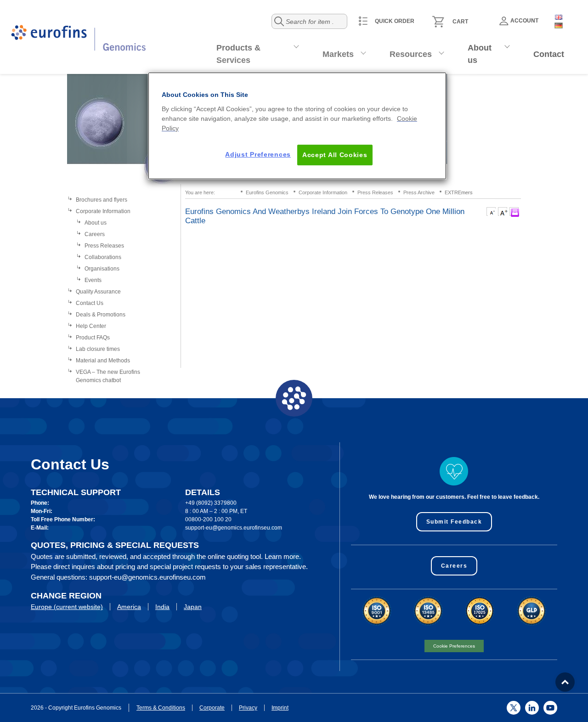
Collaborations (103, 257)
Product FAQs (93, 337)
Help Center (91, 326)
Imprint (279, 708)
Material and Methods (103, 360)
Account (524, 20)
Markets (338, 54)
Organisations (102, 268)
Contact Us (89, 303)
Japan (193, 606)
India (162, 606)
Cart (460, 21)
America (129, 606)
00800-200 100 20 (208, 519)
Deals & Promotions (100, 314)
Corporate (212, 708)
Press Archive (419, 192)
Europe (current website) (67, 606)
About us (480, 54)
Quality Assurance (98, 291)
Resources (411, 54)
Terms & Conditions (160, 708)
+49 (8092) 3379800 (211, 503)
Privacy (248, 708)
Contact (548, 54)
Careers (95, 234)
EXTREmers (459, 192)
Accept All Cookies (335, 154)
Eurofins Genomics (267, 192)
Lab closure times (98, 349)
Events (93, 280)
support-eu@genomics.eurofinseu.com (233, 528)
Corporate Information (103, 211)
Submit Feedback (454, 522)
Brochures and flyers (101, 200)
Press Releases (104, 246)
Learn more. (283, 556)
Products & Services (238, 54)
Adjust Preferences (258, 154)
